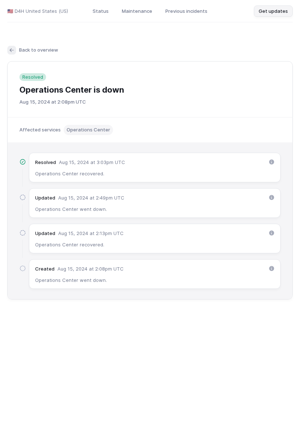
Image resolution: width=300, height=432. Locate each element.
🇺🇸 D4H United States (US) (37, 11)
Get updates (273, 11)
